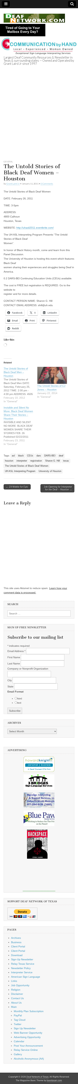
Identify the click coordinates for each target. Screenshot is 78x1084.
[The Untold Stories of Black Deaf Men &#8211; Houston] (20, 385)
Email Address (16, 651)
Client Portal (18, 946)
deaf (61, 455)
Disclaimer (17, 993)
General (8, 161)
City (10, 680)
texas (66, 461)
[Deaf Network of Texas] (34, 16)
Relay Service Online (26, 1049)
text (19, 702)
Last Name (14, 663)
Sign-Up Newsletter (22, 959)
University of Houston (50, 471)
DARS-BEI (50, 455)
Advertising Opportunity (27, 1037)
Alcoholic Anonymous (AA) (29, 1058)
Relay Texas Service (22, 963)
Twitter (17, 1024)
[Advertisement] (39, 117)
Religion (15, 989)
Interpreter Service (21, 972)
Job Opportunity (20, 985)
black (21, 455)
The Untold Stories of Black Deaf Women (26, 466)
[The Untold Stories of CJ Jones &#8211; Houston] (52, 375)
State (10, 686)
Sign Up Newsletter (25, 1028)
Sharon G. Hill (52, 461)
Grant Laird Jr (13, 183)
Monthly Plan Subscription (29, 1011)
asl (13, 455)
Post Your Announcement (28, 1045)
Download (16, 955)
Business (16, 942)
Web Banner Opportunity (28, 1032)
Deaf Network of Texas (37, 1077)
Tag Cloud (19, 1019)
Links (14, 980)
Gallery (18, 1054)
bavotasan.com (54, 1080)
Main (14, 1006)
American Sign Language (25, 976)
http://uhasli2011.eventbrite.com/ (35, 227)
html (19, 698)
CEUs (30, 455)
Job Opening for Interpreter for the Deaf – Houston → (58, 488)
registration (36, 461)
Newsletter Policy (21, 968)
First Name (14, 657)
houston (9, 461)
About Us (16, 1002)
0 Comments (47, 183)
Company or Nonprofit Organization (27, 668)
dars (38, 455)
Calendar (19, 1041)
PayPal (18, 1015)
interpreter (22, 461)
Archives (16, 937)
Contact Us (17, 998)
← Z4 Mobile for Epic (17, 486)
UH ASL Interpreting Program (20, 471)
